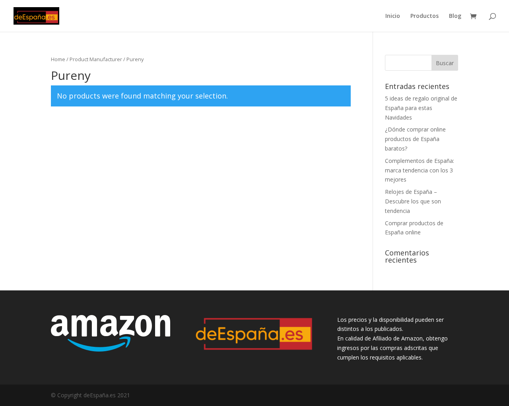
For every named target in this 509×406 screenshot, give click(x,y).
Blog (455, 16)
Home (58, 59)
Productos (424, 16)
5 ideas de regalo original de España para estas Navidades (421, 108)
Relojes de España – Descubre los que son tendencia (413, 201)
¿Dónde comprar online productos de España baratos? (415, 139)
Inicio (392, 16)
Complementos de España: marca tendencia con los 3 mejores (419, 170)
